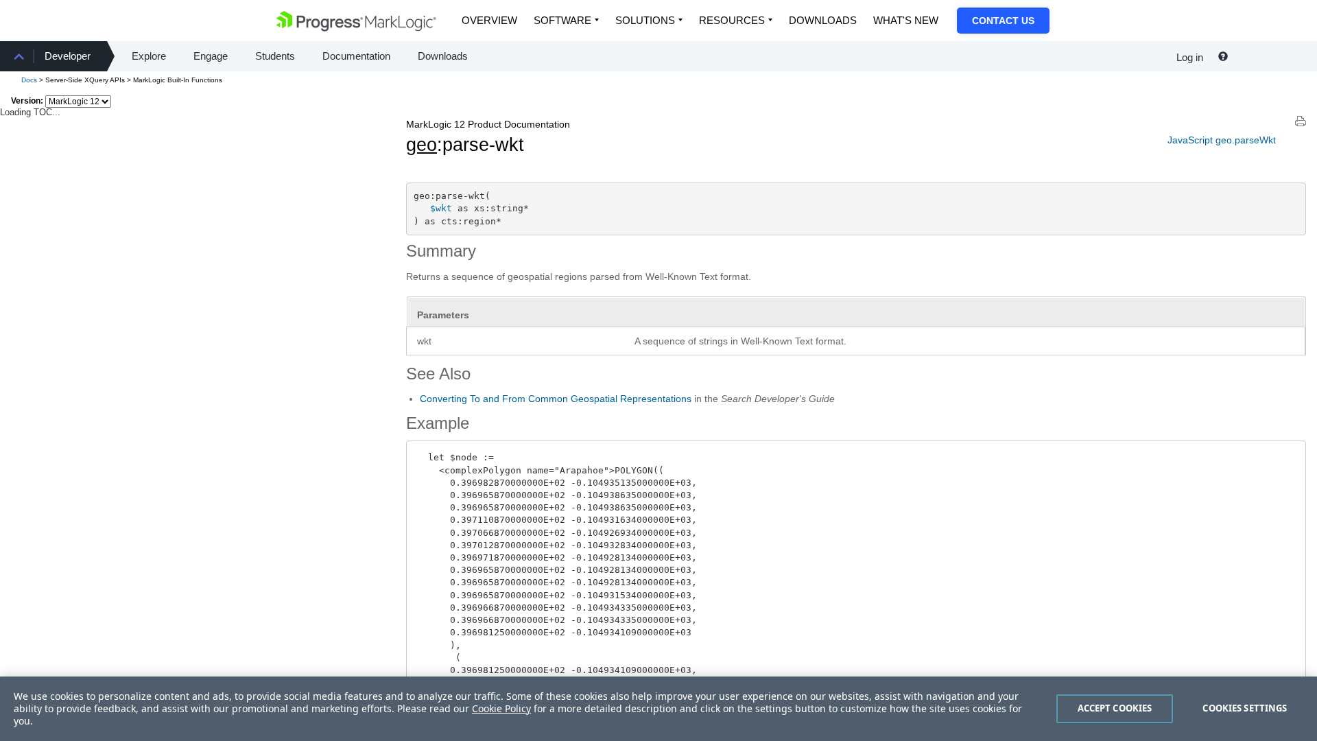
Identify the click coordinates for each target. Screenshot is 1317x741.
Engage (210, 56)
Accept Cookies (1115, 708)
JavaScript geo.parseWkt (1221, 139)
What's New (905, 20)
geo (421, 144)
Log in (1189, 57)
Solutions (645, 20)
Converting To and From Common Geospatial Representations (555, 398)
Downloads (823, 20)
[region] (658, 709)
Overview (489, 20)
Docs (29, 80)
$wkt (441, 208)
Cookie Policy (501, 708)
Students (275, 56)
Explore (149, 56)
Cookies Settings (1244, 708)
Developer (68, 56)
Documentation (356, 56)
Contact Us (1003, 20)
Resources (732, 20)
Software (562, 20)
